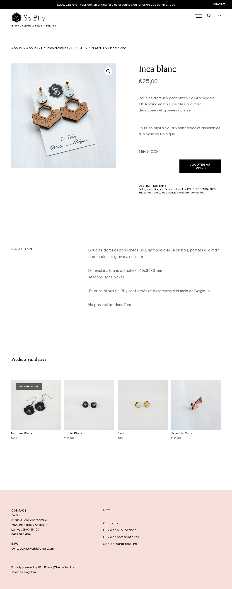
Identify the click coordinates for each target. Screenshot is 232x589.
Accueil (17, 48)
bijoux (157, 192)
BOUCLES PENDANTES (89, 48)
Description (21, 249)
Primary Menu (198, 15)
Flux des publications (119, 530)
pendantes (197, 192)
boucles (173, 192)
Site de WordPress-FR (120, 544)
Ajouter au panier (200, 166)
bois (164, 192)
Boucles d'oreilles (54, 48)
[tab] (21, 249)
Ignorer (219, 4)
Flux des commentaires (121, 537)
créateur (184, 192)
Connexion (111, 523)
